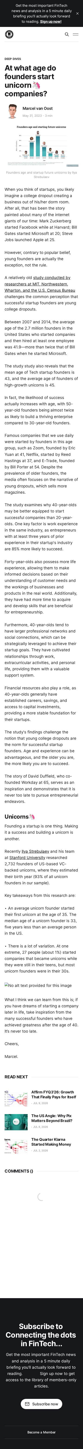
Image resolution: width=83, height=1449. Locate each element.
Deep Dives (13, 59)
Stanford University (27, 857)
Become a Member (41, 1432)
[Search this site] (66, 34)
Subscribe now (45, 1404)
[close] (77, 13)
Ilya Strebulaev (35, 851)
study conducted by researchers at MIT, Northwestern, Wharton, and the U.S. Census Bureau (40, 283)
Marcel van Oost (37, 108)
